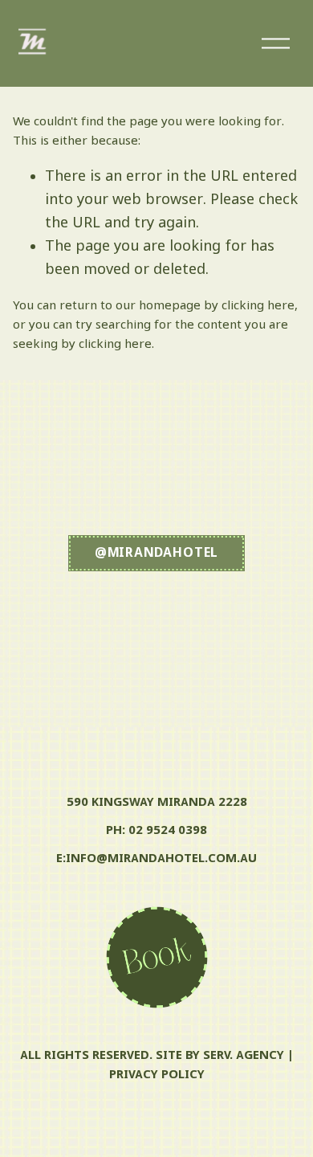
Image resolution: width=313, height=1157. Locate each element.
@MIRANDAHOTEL (156, 553)
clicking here (258, 306)
